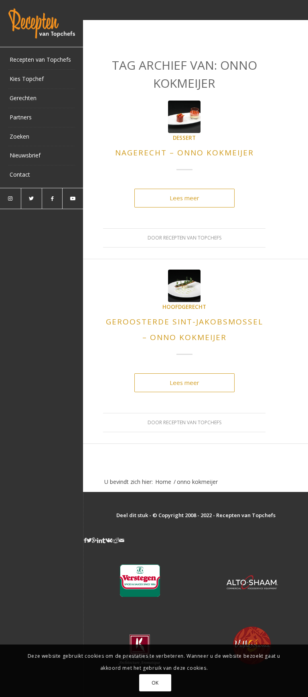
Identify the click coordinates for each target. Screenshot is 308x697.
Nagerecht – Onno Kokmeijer (184, 152)
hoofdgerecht (184, 306)
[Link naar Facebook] (52, 198)
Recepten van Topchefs (192, 237)
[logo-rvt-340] (41, 23)
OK (155, 682)
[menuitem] (41, 60)
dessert (184, 137)
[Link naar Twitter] (31, 198)
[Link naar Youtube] (72, 198)
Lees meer (184, 198)
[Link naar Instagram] (10, 198)
